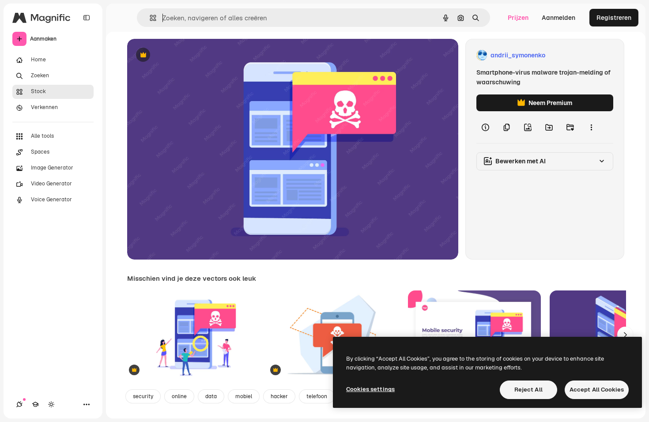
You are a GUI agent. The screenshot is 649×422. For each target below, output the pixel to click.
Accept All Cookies (597, 389)
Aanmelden (558, 18)
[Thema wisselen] (51, 404)
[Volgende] (625, 334)
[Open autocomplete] (149, 18)
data (211, 396)
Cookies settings (370, 389)
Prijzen (518, 18)
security (143, 396)
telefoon (316, 396)
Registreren (613, 18)
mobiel (243, 396)
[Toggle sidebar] (86, 18)
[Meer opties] (591, 127)
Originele (185, 55)
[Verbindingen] (19, 404)
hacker (279, 396)
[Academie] (35, 404)
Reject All (528, 389)
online (179, 396)
